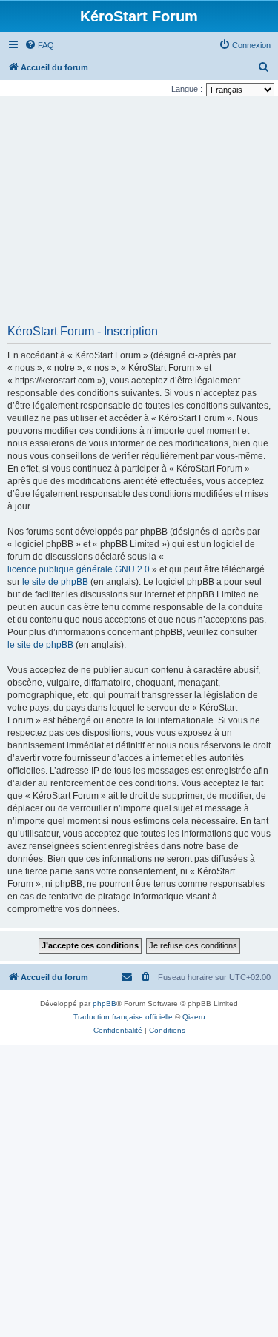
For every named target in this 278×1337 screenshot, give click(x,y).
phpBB (104, 1003)
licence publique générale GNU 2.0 (78, 569)
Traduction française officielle (123, 1017)
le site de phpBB (55, 582)
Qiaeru (193, 1017)
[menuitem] (39, 45)
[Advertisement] (139, 215)
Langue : (186, 88)
